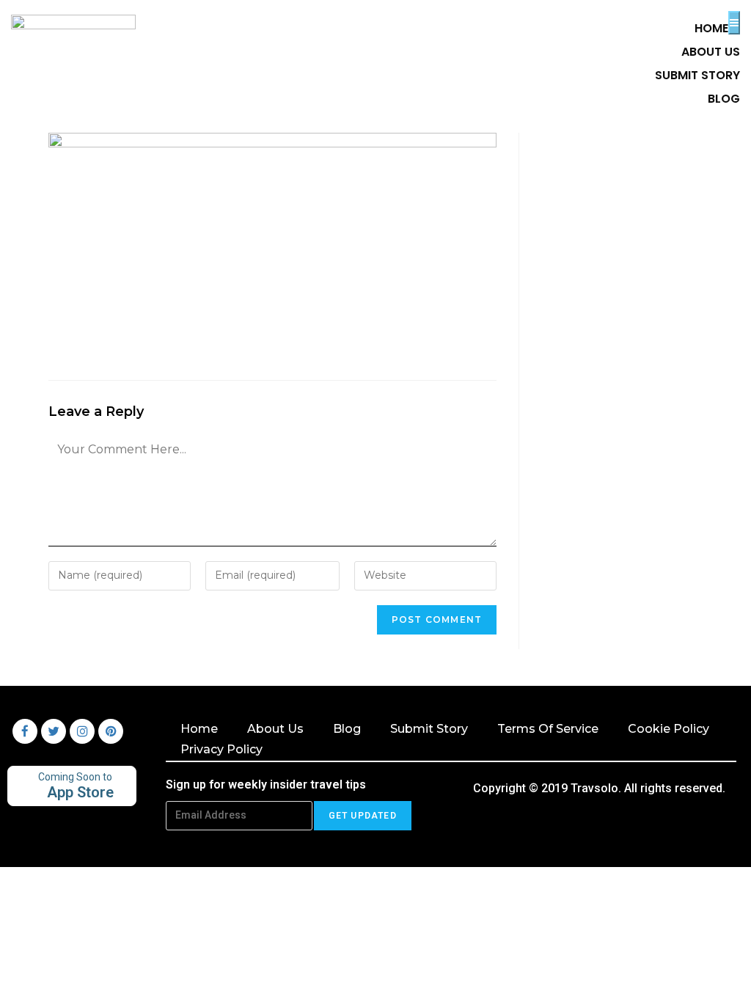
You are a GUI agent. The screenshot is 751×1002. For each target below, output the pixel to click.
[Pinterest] (110, 731)
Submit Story (429, 729)
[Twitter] (53, 731)
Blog (347, 729)
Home (199, 729)
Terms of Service (547, 729)
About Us (275, 729)
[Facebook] (24, 731)
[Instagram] (82, 731)
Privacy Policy (221, 749)
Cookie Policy (668, 729)
